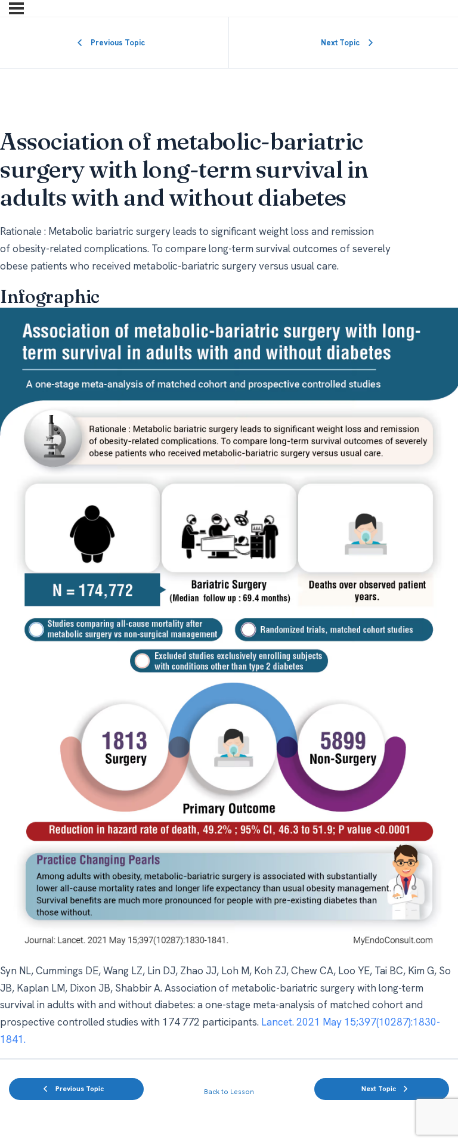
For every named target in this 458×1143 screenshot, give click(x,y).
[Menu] (16, 8)
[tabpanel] (229, 587)
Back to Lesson (229, 1092)
